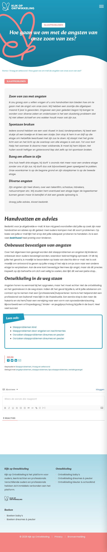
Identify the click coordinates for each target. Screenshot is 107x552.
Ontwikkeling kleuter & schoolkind (76, 482)
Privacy (58, 536)
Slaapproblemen (23, 366)
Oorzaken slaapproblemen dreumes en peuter (38, 334)
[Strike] (17, 408)
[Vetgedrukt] (5, 408)
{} (40, 408)
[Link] (36, 408)
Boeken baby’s (15, 515)
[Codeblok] (32, 408)
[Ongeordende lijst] (25, 408)
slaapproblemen (40, 369)
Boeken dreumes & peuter (21, 519)
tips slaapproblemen (58, 369)
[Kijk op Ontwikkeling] (18, 6)
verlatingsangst (75, 369)
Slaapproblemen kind (24, 327)
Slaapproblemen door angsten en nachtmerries (39, 331)
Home (5, 71)
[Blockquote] (29, 408)
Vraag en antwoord (18, 71)
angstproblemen (23, 369)
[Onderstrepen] (13, 408)
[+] (43, 408)
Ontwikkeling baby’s (69, 474)
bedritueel (16, 237)
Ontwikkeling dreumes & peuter (75, 478)
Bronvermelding (76, 536)
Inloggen (99, 389)
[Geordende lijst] (21, 408)
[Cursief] (9, 408)
